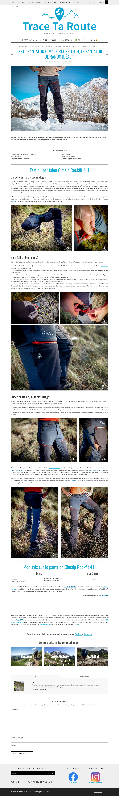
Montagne (39, 46)
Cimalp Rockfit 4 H (70, 587)
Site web (13, 745)
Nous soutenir (65, 2)
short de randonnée (95, 470)
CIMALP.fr (105, 595)
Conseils (82, 40)
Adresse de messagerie (18, 737)
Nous (93, 40)
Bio (35, 676)
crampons (14, 201)
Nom (12, 730)
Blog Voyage (23, 46)
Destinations (30, 40)
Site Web (35, 689)
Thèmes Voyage (49, 40)
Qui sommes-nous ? (18, 2)
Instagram (88, 634)
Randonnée (48, 46)
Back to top (97, 792)
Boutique (77, 2)
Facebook (78, 634)
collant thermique (16, 470)
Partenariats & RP (50, 2)
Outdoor (67, 40)
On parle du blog (35, 2)
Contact (15, 7)
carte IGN (75, 480)
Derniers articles (84, 676)
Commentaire (14, 709)
